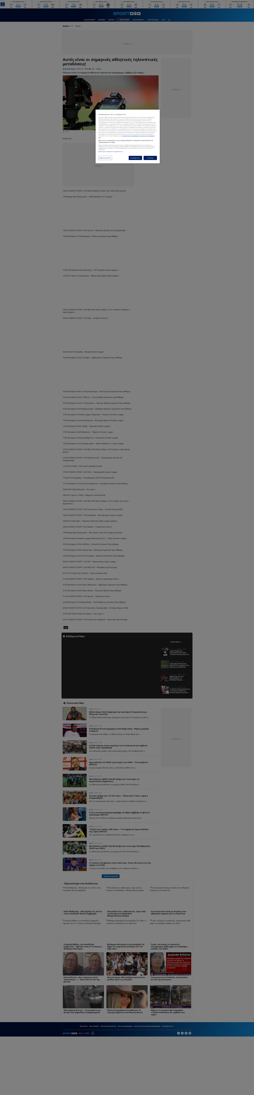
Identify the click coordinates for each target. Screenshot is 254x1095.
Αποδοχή (150, 158)
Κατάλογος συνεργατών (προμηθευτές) (110, 151)
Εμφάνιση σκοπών (105, 158)
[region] (127, 136)
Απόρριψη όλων (135, 158)
